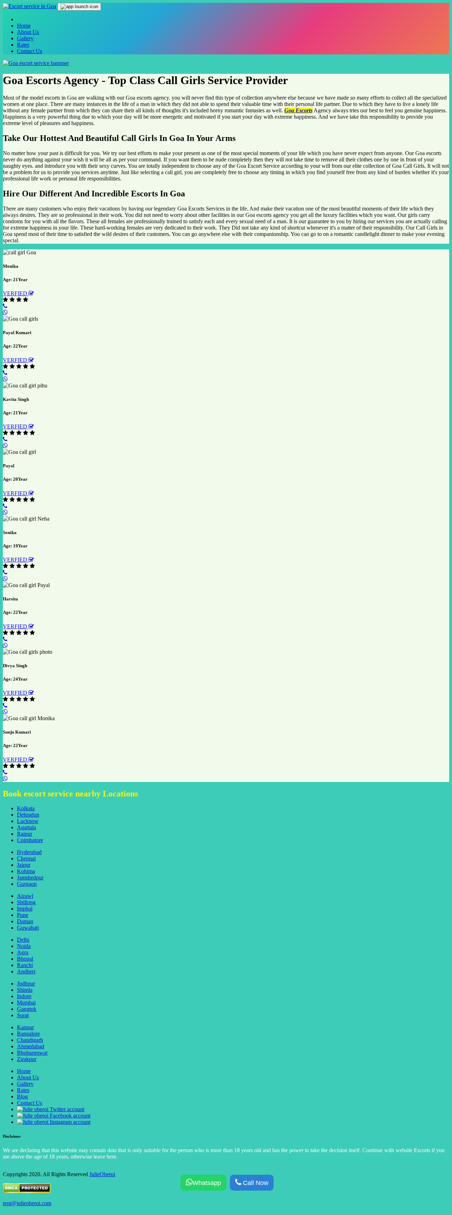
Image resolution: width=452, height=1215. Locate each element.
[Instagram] (53, 1122)
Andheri (26, 971)
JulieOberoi (102, 1174)
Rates (23, 45)
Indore (24, 996)
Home (24, 26)
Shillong (26, 902)
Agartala (26, 827)
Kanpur (25, 1027)
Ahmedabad (30, 1046)
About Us (28, 32)
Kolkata (26, 808)
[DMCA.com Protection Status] (26, 1191)
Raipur (24, 834)
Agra (22, 952)
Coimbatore (30, 840)
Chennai (26, 858)
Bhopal (25, 959)
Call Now (254, 1182)
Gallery (25, 38)
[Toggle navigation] (79, 7)
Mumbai (26, 1003)
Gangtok (26, 1009)
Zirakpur (26, 1059)
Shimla (24, 990)
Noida (24, 946)
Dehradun (28, 815)
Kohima (26, 871)
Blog (22, 1097)
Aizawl (25, 896)
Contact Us (29, 51)
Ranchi (25, 965)
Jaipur (23, 865)
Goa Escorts (298, 110)
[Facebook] (53, 1116)
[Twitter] (50, 1109)
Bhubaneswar (32, 1053)
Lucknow (27, 821)
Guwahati (28, 928)
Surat (23, 1015)
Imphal (24, 909)
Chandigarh (30, 1040)
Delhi (23, 940)
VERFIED (16, 293)
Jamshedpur (30, 878)
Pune (22, 915)
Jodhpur (26, 983)
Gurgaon (27, 884)
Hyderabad (29, 852)
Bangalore (28, 1034)
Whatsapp (206, 1182)
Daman (25, 921)
